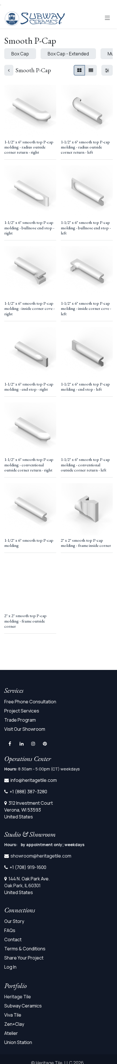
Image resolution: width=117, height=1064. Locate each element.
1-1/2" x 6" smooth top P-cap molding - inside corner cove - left (86, 308)
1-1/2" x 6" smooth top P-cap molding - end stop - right (28, 386)
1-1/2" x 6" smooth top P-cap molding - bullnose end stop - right (29, 228)
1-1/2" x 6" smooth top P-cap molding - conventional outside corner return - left (85, 465)
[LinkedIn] (21, 743)
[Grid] (79, 70)
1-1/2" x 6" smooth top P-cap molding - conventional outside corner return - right (28, 465)
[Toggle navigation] (107, 17)
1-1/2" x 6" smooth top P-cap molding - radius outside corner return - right (28, 147)
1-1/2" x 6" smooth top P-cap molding (28, 542)
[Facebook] (9, 743)
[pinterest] (44, 743)
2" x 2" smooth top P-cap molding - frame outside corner (25, 621)
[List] (91, 70)
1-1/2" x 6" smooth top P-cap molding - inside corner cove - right (29, 308)
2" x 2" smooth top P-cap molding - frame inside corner (86, 542)
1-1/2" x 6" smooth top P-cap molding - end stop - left (85, 386)
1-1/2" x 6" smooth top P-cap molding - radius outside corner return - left (85, 147)
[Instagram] (33, 743)
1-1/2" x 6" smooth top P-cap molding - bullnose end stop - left (86, 228)
